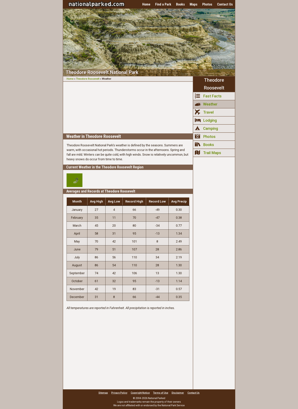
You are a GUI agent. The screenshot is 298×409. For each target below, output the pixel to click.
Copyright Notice (140, 392)
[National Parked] (96, 4)
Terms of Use (160, 392)
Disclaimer (178, 392)
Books (180, 4)
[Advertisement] (128, 107)
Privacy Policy (119, 392)
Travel (208, 112)
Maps (193, 4)
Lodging (210, 120)
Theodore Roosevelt (87, 78)
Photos (207, 4)
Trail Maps (212, 153)
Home (146, 4)
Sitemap (103, 392)
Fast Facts (212, 96)
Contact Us (225, 4)
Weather (210, 104)
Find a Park (163, 4)
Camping (210, 128)
